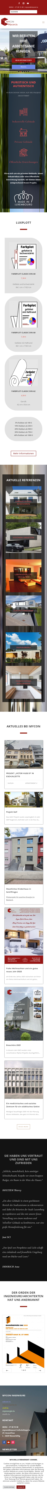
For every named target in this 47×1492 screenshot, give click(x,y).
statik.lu (6, 1414)
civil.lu (5, 1408)
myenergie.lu (8, 1411)
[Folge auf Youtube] (28, 3)
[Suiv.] (40, 1370)
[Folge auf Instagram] (23, 3)
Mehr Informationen (23, 453)
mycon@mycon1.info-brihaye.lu (16, 1430)
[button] (18, 71)
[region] (23, 51)
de (23, 1370)
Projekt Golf (11, 812)
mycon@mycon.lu (31, 7)
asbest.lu (6, 1401)
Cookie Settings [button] (9, 1487)
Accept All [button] (21, 1487)
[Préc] (7, 1370)
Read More (23, 1127)
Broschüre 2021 (13, 1045)
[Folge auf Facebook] (19, 3)
